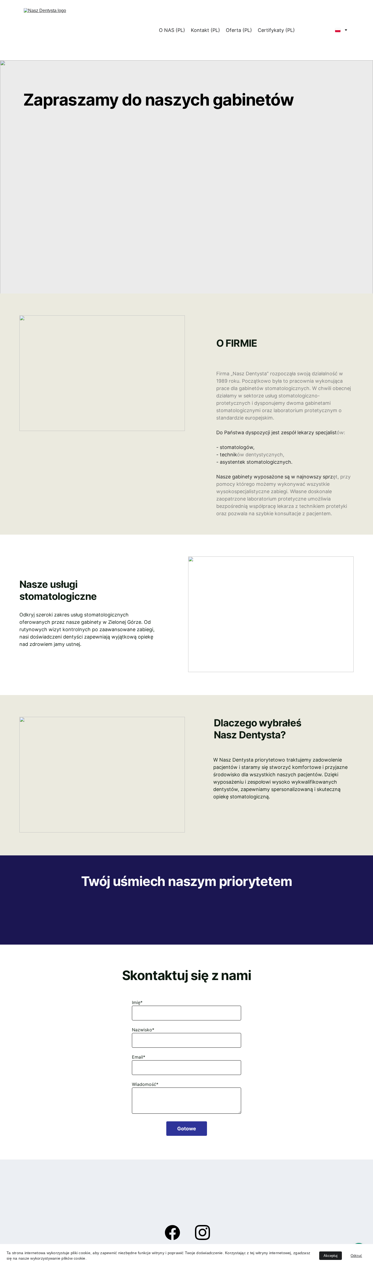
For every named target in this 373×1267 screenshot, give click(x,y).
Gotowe (186, 1128)
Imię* (137, 1002)
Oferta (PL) (239, 30)
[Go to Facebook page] (175, 1232)
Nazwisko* (143, 1029)
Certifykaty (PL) (276, 30)
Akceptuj (331, 1256)
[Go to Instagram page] (202, 1232)
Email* (138, 1057)
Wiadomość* (145, 1084)
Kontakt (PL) (205, 30)
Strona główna (136, 30)
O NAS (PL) (172, 30)
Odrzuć (356, 1256)
